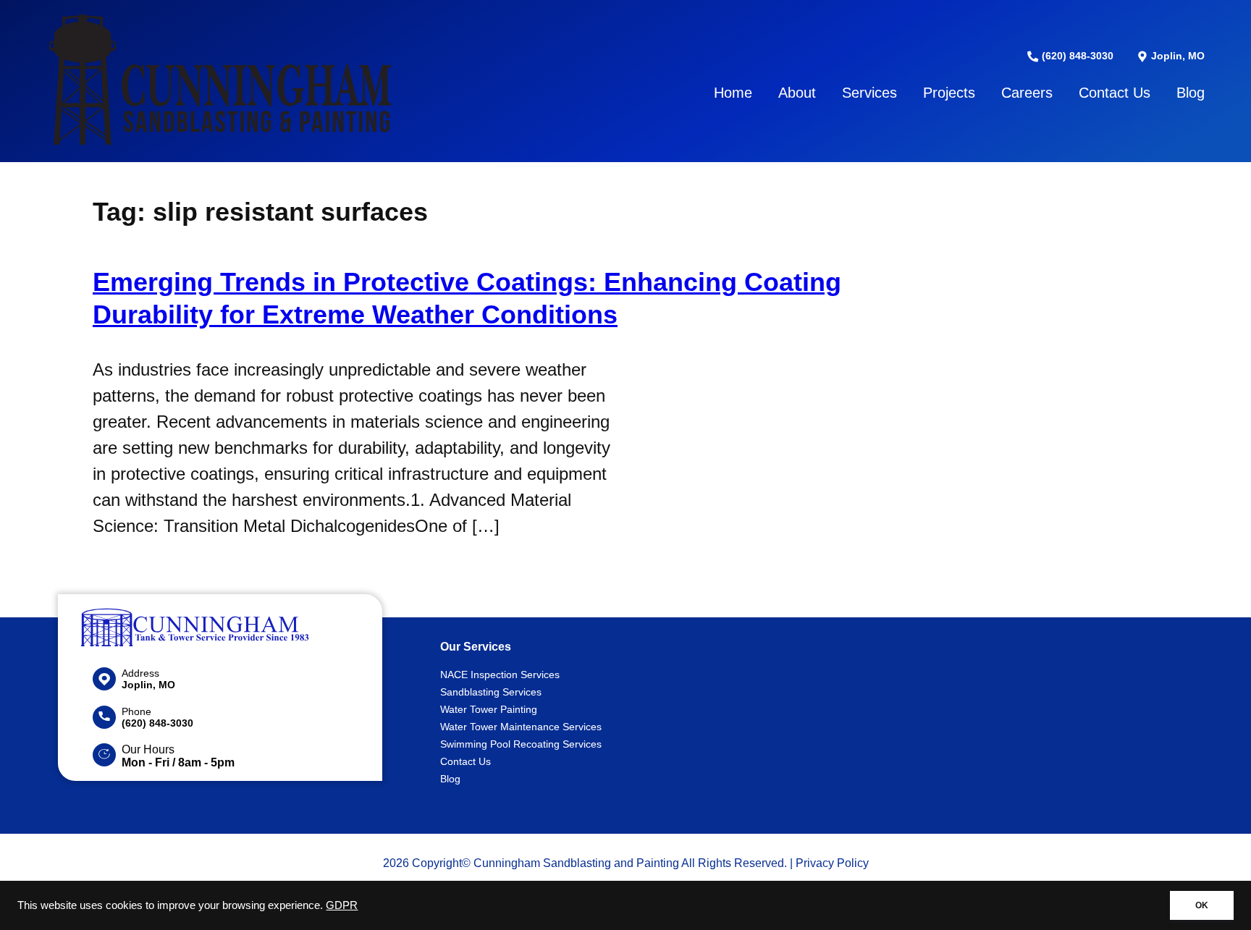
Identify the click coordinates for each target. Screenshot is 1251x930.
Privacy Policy (832, 863)
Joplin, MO (1176, 56)
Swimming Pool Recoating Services (521, 744)
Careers (1027, 93)
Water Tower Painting (488, 709)
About (797, 93)
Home (733, 93)
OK (1201, 905)
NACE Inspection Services (500, 674)
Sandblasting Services (491, 692)
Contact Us (1114, 93)
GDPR (342, 905)
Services (869, 93)
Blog (1190, 93)
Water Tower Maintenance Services (521, 726)
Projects (949, 93)
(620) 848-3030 (1076, 56)
